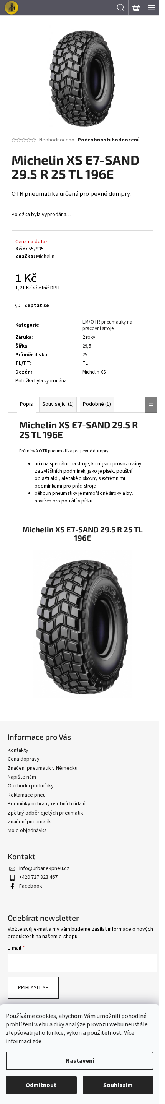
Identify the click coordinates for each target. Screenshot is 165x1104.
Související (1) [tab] (58, 404)
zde (36, 1041)
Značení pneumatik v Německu (43, 768)
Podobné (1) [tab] (97, 404)
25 (84, 354)
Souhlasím (118, 1085)
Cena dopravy (24, 759)
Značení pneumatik (29, 822)
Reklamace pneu (27, 795)
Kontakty (18, 750)
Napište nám (22, 777)
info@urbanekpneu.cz (44, 868)
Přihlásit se (33, 988)
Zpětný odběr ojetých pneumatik (45, 813)
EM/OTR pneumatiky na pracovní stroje (107, 325)
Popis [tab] (26, 404)
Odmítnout (41, 1085)
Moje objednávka (27, 830)
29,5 (86, 346)
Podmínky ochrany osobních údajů (47, 804)
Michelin (45, 256)
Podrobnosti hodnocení (108, 140)
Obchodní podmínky (31, 786)
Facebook (30, 886)
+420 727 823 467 (38, 877)
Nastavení (80, 1061)
